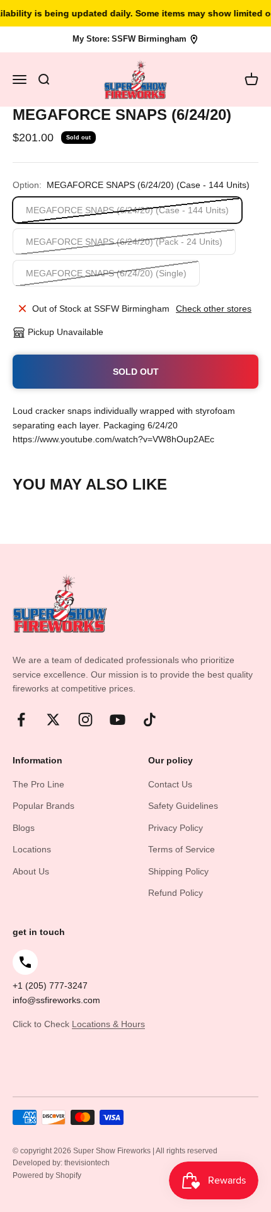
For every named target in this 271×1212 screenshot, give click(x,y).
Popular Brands (43, 806)
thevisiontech (87, 1162)
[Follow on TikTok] (149, 719)
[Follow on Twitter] (53, 719)
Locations (32, 849)
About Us (31, 871)
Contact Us (170, 784)
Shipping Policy (178, 871)
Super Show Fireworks (113, 1150)
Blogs (24, 828)
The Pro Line (38, 784)
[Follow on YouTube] (117, 719)
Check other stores (213, 308)
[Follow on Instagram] (85, 719)
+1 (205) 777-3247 (50, 985)
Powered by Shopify (47, 1175)
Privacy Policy (175, 828)
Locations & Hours (108, 1024)
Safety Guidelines (183, 806)
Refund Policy (175, 893)
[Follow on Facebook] (21, 719)
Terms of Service (181, 849)
